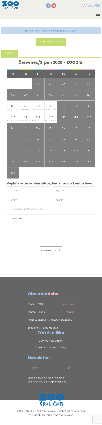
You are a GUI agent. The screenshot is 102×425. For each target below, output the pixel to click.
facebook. (54, 327)
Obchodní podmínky (51, 340)
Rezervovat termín (51, 250)
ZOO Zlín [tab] (9, 53)
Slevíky (63, 347)
